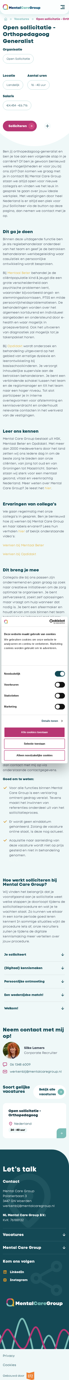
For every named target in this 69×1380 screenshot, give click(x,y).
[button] (20, 126)
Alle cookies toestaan (34, 732)
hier (48, 488)
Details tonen (50, 720)
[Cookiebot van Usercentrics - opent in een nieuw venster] (49, 621)
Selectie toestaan (34, 743)
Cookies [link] (9, 1365)
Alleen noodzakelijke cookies (34, 755)
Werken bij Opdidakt (19, 554)
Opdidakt (14, 346)
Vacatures (21, 19)
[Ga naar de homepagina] (21, 7)
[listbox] (31, 1276)
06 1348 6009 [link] (20, 1064)
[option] (31, 1272)
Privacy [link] (9, 1356)
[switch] (60, 685)
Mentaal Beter (18, 273)
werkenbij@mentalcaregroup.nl (29, 1206)
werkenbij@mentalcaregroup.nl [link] (36, 1071)
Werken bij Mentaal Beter (23, 545)
